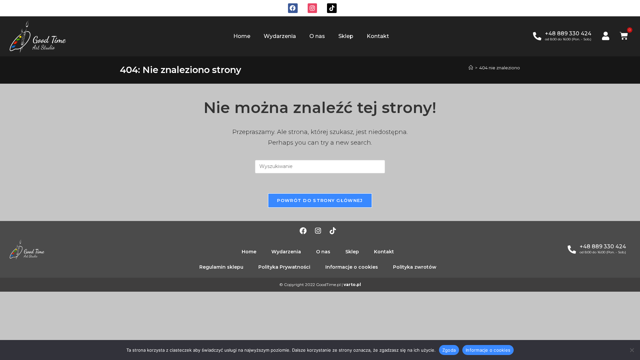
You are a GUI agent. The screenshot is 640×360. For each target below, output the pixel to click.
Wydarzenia (280, 36)
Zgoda (449, 349)
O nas (317, 36)
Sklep (345, 36)
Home (241, 36)
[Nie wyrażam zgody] (631, 350)
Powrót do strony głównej (320, 200)
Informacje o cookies (488, 349)
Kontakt (378, 36)
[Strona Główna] (471, 67)
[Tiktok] (332, 8)
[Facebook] (293, 8)
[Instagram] (312, 8)
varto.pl (352, 284)
